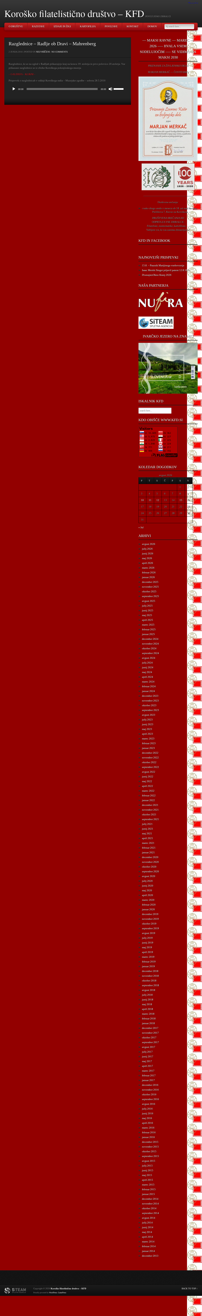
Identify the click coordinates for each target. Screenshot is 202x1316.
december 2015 (150, 1141)
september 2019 (150, 928)
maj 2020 (147, 890)
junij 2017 (147, 1056)
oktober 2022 (149, 762)
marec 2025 (148, 624)
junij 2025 (147, 610)
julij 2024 (147, 662)
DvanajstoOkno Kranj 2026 (156, 274)
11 (150, 500)
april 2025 (147, 619)
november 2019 (150, 918)
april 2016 (147, 1122)
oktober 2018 (149, 980)
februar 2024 (149, 686)
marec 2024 (148, 681)
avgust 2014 (148, 1217)
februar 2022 (149, 795)
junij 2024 (147, 667)
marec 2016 (148, 1127)
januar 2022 (148, 800)
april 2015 (147, 1179)
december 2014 (150, 1198)
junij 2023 (147, 724)
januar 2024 (148, 691)
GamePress (62, 1293)
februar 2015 (149, 1189)
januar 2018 (148, 1023)
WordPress (53, 1293)
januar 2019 (148, 966)
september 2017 (150, 1042)
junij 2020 (147, 885)
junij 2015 (147, 1170)
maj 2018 (147, 1004)
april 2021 (147, 838)
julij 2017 (147, 1051)
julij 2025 (147, 605)
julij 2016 (147, 1108)
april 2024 (147, 676)
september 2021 (150, 819)
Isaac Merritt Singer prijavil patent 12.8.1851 (166, 270)
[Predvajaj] (14, 89)
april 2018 (147, 1009)
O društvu (16, 26)
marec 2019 (148, 956)
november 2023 (150, 700)
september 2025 (150, 596)
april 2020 (147, 895)
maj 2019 (147, 947)
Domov (152, 26)
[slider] (119, 88)
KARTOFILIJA (88, 26)
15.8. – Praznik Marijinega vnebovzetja (163, 265)
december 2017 (150, 1028)
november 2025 (150, 586)
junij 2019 (147, 942)
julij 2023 (147, 719)
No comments (59, 52)
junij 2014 (147, 1227)
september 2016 (150, 1099)
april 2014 (147, 1236)
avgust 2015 (148, 1160)
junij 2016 (147, 1113)
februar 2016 (149, 1132)
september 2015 (150, 1156)
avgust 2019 (148, 933)
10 (142, 500)
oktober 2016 (149, 1094)
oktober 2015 (149, 1151)
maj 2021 (147, 833)
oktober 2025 (149, 591)
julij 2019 (147, 937)
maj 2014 (147, 1232)
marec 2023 (148, 738)
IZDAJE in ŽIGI (62, 26)
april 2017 (147, 1066)
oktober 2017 (149, 1037)
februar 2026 (149, 572)
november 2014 (150, 1203)
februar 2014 (149, 1246)
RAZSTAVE (38, 26)
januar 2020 (148, 909)
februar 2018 (149, 1018)
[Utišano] (110, 89)
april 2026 (147, 563)
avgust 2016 (148, 1103)
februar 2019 (149, 961)
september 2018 (150, 985)
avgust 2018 (148, 990)
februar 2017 (149, 1075)
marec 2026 (148, 567)
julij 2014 (147, 1222)
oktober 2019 (149, 923)
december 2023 (150, 695)
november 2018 (150, 975)
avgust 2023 (148, 714)
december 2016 (150, 1084)
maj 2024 (147, 672)
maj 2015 (147, 1175)
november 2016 (150, 1089)
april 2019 (147, 952)
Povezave (111, 26)
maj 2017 (147, 1061)
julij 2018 (147, 994)
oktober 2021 (149, 814)
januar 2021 (148, 852)
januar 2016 (148, 1137)
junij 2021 (147, 828)
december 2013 (150, 1255)
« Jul (141, 527)
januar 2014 (148, 1251)
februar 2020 (149, 904)
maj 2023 (147, 729)
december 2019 (150, 914)
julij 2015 (147, 1165)
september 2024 (150, 653)
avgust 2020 (148, 876)
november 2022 (150, 757)
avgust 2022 (148, 771)
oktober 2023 (149, 705)
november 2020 (150, 861)
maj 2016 (147, 1118)
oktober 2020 (149, 866)
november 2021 (150, 809)
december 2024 (150, 638)
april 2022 (147, 786)
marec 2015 (148, 1184)
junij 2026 (147, 553)
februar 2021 (149, 847)
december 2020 (150, 857)
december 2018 (150, 971)
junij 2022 (147, 776)
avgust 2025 (148, 600)
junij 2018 (147, 999)
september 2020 (150, 871)
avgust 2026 (148, 544)
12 (157, 500)
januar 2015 (148, 1194)
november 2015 (150, 1146)
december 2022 (150, 752)
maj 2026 (147, 558)
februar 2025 (149, 629)
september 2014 (150, 1213)
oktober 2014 (149, 1208)
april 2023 (147, 733)
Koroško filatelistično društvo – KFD (74, 13)
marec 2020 (148, 899)
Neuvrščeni (43, 52)
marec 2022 (148, 790)
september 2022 (150, 767)
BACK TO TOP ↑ (190, 1288)
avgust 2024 (148, 657)
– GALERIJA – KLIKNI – (22, 74)
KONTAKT (132, 26)
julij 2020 (147, 880)
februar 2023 (149, 743)
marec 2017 (148, 1070)
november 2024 (150, 643)
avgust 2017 (148, 1047)
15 (181, 500)
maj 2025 (147, 615)
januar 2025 (148, 634)
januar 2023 (148, 748)
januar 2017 (148, 1080)
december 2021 (150, 805)
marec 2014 (148, 1241)
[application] (68, 89)
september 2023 (150, 710)
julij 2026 (147, 548)
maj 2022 (147, 781)
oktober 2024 (149, 648)
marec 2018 (148, 1013)
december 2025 (150, 581)
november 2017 (150, 1032)
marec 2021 (148, 842)
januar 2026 (148, 577)
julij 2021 (147, 823)
